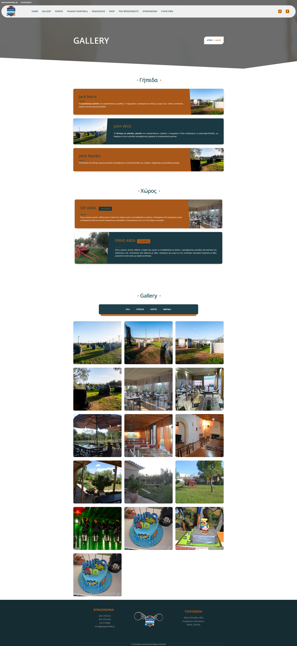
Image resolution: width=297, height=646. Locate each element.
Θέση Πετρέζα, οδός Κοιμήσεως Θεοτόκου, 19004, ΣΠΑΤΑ (193, 621)
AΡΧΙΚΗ (210, 40)
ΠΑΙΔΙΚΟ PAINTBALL (77, 11)
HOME (35, 11)
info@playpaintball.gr (9, 2)
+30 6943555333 (25, 2)
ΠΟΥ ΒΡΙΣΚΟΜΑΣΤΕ (129, 11)
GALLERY (46, 11)
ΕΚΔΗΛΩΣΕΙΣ (98, 11)
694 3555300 (104, 619)
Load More (105, 208)
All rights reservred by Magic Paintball (149, 644)
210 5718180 (104, 623)
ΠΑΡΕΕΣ (59, 11)
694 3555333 (104, 616)
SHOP (112, 11)
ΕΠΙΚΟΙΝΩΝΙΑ (150, 11)
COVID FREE (167, 11)
